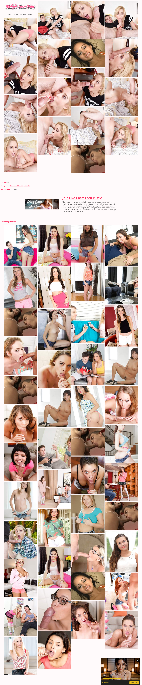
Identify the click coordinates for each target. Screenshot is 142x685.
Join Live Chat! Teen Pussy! (82, 198)
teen (12, 186)
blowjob (20, 186)
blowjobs (27, 186)
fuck (15, 186)
